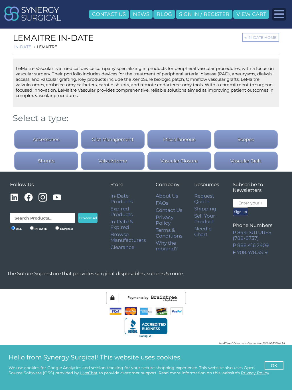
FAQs (162, 203)
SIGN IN (189, 14)
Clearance (122, 247)
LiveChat (89, 372)
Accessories (46, 139)
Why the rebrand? (167, 246)
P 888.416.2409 (251, 245)
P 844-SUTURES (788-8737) (252, 235)
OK (274, 365)
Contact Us (169, 210)
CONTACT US (109, 14)
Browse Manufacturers (128, 237)
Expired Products (121, 211)
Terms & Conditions (169, 233)
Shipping (205, 209)
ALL (19, 229)
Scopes (246, 139)
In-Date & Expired (121, 224)
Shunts (46, 161)
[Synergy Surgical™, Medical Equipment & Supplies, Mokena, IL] (146, 327)
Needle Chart (203, 231)
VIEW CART (251, 14)
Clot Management (113, 139)
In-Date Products (121, 198)
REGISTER (216, 14)
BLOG (164, 14)
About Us (167, 196)
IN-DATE (41, 229)
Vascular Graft (245, 161)
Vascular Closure (179, 161)
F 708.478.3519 (250, 252)
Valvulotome (112, 161)
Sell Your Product (204, 218)
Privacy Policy (164, 220)
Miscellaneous (179, 139)
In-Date (22, 46)
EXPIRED (66, 229)
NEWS (141, 14)
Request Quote (204, 198)
